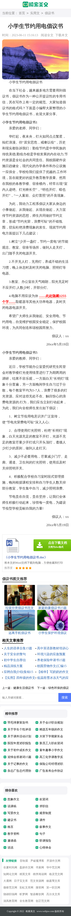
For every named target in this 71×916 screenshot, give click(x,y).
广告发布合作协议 (51, 770)
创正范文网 (43, 900)
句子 (42, 833)
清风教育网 (10, 900)
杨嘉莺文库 (53, 880)
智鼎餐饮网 (37, 894)
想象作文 (13, 799)
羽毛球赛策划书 (17, 722)
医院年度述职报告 (19, 743)
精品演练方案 (13, 666)
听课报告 (45, 840)
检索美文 (30, 911)
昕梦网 (24, 894)
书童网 (40, 867)
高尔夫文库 (53, 894)
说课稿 (11, 806)
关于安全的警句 (15, 654)
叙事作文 (45, 826)
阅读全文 (47, 35)
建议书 (11, 820)
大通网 (7, 880)
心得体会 (45, 847)
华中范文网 (53, 867)
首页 (22, 13)
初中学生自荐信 (15, 660)
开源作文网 (53, 860)
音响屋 (24, 860)
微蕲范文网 (10, 887)
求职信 (43, 806)
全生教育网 (26, 900)
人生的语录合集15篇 (18, 648)
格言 (10, 826)
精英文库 (25, 874)
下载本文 (61, 35)
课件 (42, 820)
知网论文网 (10, 874)
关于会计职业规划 (51, 722)
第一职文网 (53, 887)
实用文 (35, 13)
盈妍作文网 (26, 867)
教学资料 (13, 833)
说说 (10, 847)
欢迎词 (43, 799)
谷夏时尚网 (10, 867)
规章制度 (45, 813)
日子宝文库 (21, 880)
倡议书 (49, 13)
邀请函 (11, 840)
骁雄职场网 (10, 894)
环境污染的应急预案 (51, 654)
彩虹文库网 (26, 887)
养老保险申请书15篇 (51, 660)
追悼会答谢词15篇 (19, 757)
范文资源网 (37, 880)
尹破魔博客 (37, 860)
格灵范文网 (56, 874)
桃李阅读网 (40, 874)
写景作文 (13, 813)
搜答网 (40, 887)
